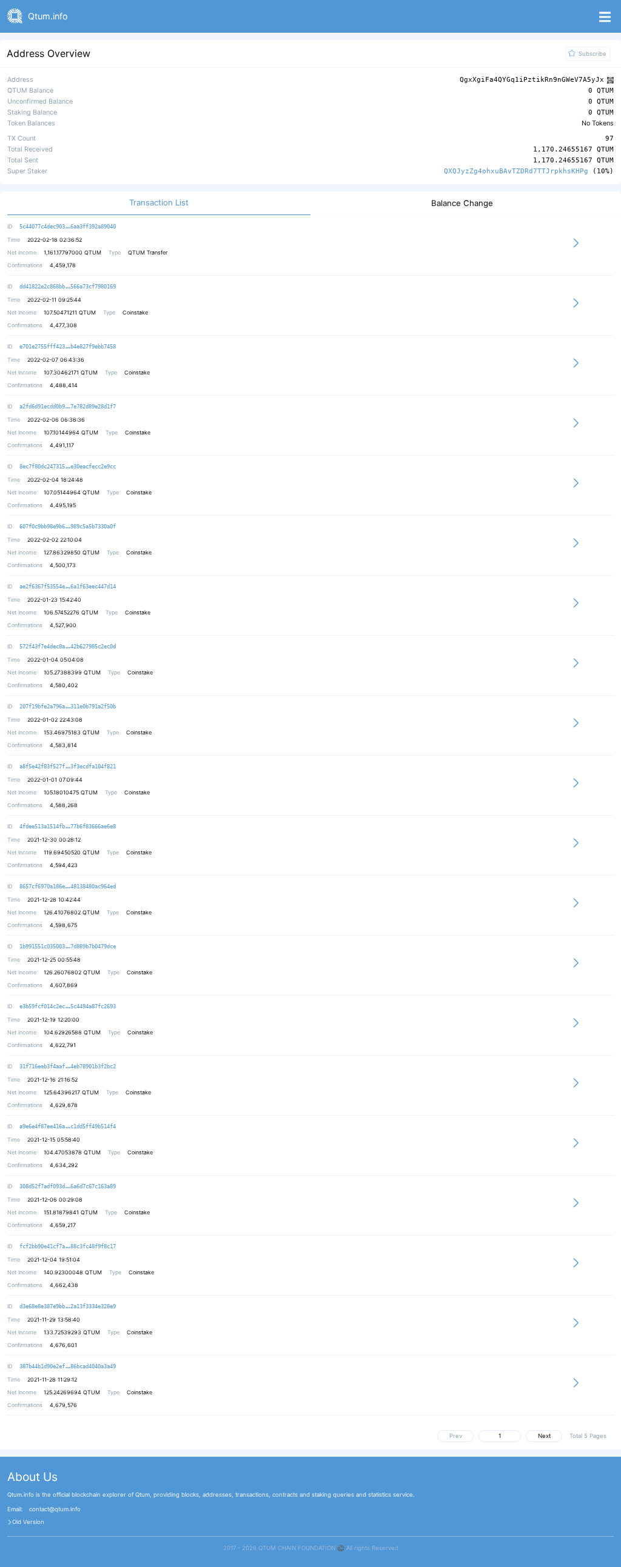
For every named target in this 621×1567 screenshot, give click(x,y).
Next (544, 1435)
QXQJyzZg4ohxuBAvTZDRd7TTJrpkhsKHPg (516, 171)
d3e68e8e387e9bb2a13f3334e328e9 (67, 1306)
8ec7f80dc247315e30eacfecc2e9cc (67, 467)
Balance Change (462, 203)
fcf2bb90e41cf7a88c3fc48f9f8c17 (67, 1246)
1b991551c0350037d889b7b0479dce (67, 946)
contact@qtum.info (55, 1509)
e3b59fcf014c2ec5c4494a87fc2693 (67, 1006)
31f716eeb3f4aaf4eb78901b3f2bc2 (67, 1066)
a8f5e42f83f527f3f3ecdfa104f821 (67, 767)
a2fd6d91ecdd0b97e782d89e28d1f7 (67, 407)
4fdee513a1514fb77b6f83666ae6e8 (67, 826)
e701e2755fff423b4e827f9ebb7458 (67, 347)
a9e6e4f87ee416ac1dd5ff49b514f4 (67, 1126)
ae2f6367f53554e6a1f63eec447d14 (67, 587)
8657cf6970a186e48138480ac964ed (67, 886)
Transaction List (159, 203)
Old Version (28, 1522)
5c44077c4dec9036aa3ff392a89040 (67, 227)
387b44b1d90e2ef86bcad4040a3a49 (67, 1366)
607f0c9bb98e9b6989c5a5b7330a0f (67, 527)
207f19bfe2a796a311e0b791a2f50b (67, 707)
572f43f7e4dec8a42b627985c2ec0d (67, 647)
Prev (455, 1435)
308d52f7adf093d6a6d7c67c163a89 (67, 1186)
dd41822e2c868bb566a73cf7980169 (67, 287)
